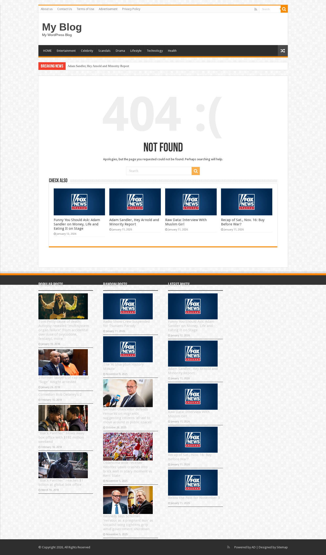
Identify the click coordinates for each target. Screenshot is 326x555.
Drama (120, 50)
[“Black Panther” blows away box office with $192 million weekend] (63, 418)
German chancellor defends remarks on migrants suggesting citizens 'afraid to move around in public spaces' (127, 415)
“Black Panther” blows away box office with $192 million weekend (61, 437)
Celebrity (87, 50)
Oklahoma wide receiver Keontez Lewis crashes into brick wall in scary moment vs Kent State (127, 469)
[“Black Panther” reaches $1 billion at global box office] (63, 465)
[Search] (284, 9)
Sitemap (282, 547)
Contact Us (64, 9)
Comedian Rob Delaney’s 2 (60, 394)
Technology (155, 50)
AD (254, 547)
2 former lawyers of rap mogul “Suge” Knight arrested (63, 379)
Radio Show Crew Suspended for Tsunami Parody (126, 323)
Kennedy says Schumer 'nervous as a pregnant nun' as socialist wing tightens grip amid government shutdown (128, 522)
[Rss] (256, 9)
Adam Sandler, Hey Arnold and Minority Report (98, 66)
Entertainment (66, 50)
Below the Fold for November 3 (194, 498)
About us (47, 9)
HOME (47, 50)
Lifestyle (136, 50)
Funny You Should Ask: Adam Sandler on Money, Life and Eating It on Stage (77, 224)
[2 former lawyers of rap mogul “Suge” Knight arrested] (63, 362)
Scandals (104, 50)
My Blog (62, 27)
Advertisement (108, 9)
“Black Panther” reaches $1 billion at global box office (60, 482)
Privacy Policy (131, 9)
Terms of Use (85, 9)
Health (172, 50)
